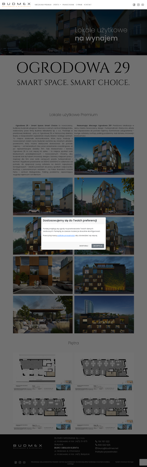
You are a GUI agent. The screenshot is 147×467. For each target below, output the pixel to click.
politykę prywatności (66, 235)
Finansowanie (68, 4)
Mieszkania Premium (43, 4)
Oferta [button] (56, 4)
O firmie (79, 4)
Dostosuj (84, 246)
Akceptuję (97, 246)
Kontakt (87, 4)
